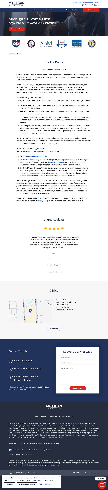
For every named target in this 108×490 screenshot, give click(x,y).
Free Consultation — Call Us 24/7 (86, 2)
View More (54, 265)
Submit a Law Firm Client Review (54, 272)
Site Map (61, 416)
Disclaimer (43, 416)
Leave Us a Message (77, 351)
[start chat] (102, 485)
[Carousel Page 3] (58, 259)
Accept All (9, 484)
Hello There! (100, 478)
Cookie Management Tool (36, 156)
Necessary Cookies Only (27, 484)
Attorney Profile (31, 10)
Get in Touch (18, 351)
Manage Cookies (45, 450)
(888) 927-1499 (90, 5)
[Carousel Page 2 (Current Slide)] (54, 259)
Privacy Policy (42, 201)
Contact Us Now (17, 29)
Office (54, 290)
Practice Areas (50, 10)
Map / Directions (62, 307)
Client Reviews (54, 219)
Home (14, 10)
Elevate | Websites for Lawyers (86, 473)
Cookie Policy (33, 450)
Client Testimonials (71, 10)
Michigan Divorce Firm (29, 473)
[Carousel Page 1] (50, 259)
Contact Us (91, 10)
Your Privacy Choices (56, 162)
